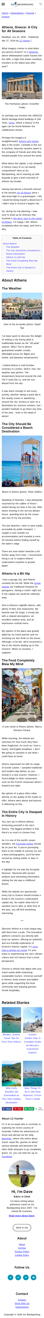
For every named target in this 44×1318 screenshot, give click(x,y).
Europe (30, 13)
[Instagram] (18, 1277)
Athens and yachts (29, 141)
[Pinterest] (26, 1277)
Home (5, 13)
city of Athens (24, 192)
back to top (22, 1227)
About (22, 1244)
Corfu (12, 123)
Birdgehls (7, 1138)
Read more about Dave (21, 1215)
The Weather (13, 247)
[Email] (33, 1277)
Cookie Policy (22, 1255)
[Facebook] (10, 1277)
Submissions (22, 1307)
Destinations (17, 13)
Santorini (33, 52)
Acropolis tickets (24, 844)
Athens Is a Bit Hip (15, 257)
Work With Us (22, 1303)
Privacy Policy (22, 1251)
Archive (22, 1248)
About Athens (10, 243)
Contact (22, 1300)
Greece (6, 16)
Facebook (7, 1156)
